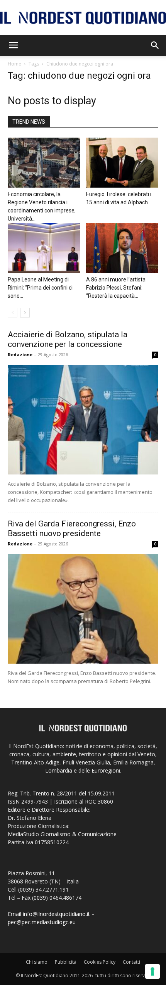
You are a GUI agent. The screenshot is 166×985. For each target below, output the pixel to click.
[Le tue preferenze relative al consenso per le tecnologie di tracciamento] (152, 971)
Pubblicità (65, 962)
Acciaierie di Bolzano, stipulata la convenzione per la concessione (67, 339)
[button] (13, 45)
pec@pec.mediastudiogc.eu (42, 922)
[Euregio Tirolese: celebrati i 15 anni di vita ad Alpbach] (122, 163)
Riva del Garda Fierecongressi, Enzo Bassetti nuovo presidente (72, 528)
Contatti (131, 962)
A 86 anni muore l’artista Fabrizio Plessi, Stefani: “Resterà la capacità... (116, 287)
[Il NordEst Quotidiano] (83, 18)
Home (14, 63)
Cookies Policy (99, 962)
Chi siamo (36, 962)
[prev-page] (12, 312)
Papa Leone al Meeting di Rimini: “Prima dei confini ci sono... (40, 287)
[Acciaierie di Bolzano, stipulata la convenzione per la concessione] (83, 419)
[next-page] (25, 312)
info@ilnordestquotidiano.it (56, 914)
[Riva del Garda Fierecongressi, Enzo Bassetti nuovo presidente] (83, 609)
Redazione (20, 354)
